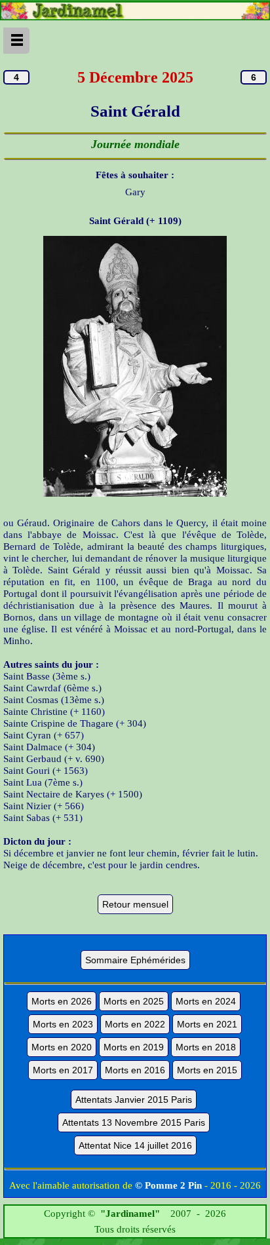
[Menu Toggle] (16, 41)
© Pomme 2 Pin (168, 1185)
